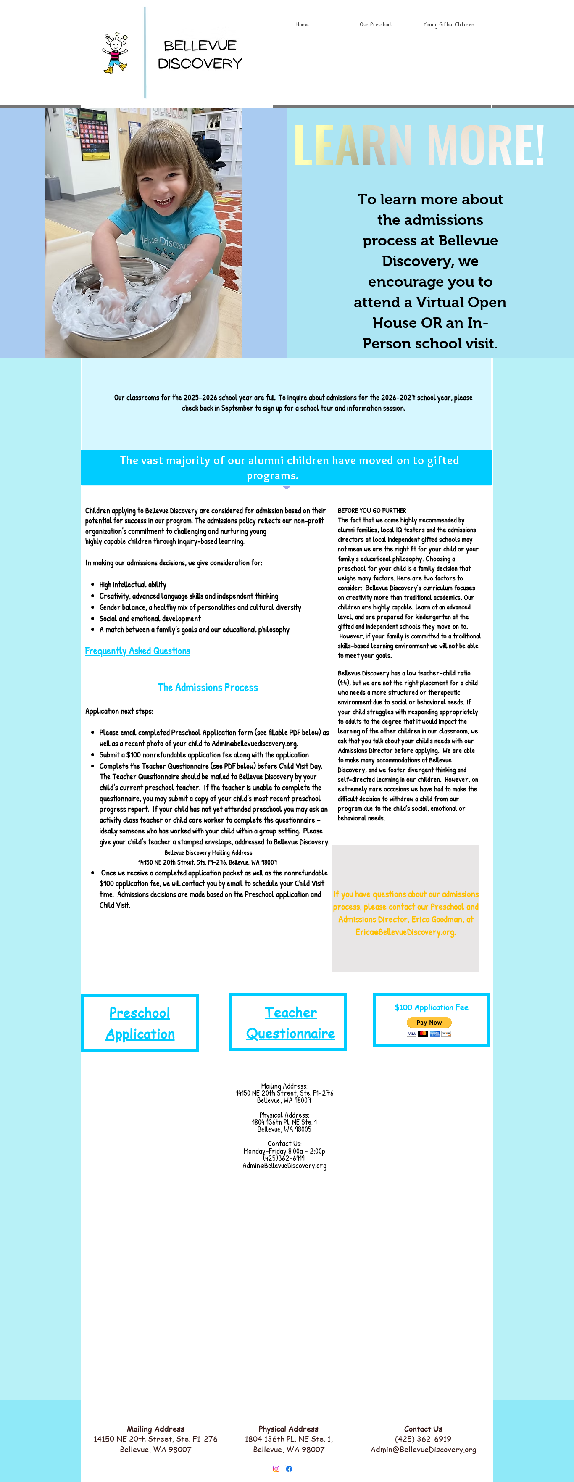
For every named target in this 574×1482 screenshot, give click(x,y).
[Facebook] (289, 1469)
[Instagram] (276, 1469)
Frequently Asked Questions (137, 650)
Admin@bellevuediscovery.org (254, 743)
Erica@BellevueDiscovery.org (405, 931)
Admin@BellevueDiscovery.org (423, 1449)
